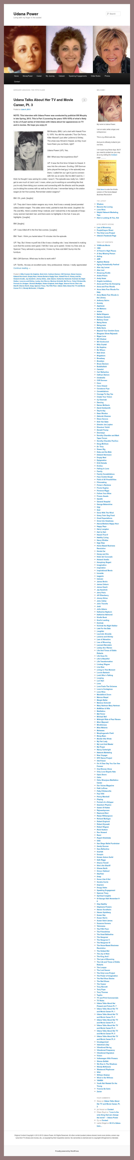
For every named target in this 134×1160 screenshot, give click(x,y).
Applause (100, 306)
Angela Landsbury (104, 281)
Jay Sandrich (30, 279)
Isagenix (100, 576)
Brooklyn (100, 361)
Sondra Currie (102, 882)
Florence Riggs (103, 490)
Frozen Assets (102, 496)
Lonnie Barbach (103, 672)
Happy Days (101, 526)
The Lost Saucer (103, 970)
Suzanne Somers (104, 923)
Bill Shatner (101, 339)
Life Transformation (105, 661)
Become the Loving (105, 207)
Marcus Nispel (102, 697)
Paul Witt (100, 793)
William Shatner (103, 1075)
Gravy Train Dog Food (106, 515)
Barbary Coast (102, 319)
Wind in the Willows (105, 1077)
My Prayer (101, 747)
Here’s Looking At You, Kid (108, 217)
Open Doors (102, 774)
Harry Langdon (103, 529)
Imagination (102, 565)
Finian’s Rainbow (104, 485)
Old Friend (101, 760)
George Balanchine (104, 504)
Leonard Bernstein (104, 645)
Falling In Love (103, 468)
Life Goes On (102, 656)
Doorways (101, 432)
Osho (99, 777)
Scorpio (100, 854)
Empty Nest (32, 276)
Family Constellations (106, 474)
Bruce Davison (103, 363)
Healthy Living (102, 537)
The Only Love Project (106, 233)
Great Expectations (104, 518)
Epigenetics (101, 460)
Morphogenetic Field (105, 733)
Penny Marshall (103, 796)
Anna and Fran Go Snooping (108, 283)
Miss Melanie (102, 727)
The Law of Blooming (105, 959)
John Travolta (102, 603)
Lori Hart (100, 680)
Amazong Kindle (103, 273)
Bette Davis (101, 328)
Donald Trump (102, 430)
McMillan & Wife (103, 708)
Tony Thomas (102, 992)
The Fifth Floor (51, 286)
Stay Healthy (102, 904)
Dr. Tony (100, 446)
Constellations (102, 391)
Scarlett (100, 851)
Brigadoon (101, 355)
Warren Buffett (102, 1061)
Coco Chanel (102, 386)
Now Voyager (102, 755)
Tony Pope (101, 989)
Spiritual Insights (104, 895)
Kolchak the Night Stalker (107, 625)
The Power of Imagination (107, 975)
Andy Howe (101, 278)
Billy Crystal (25, 274)
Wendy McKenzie (29, 288)
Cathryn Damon (54, 274)
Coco (99, 383)
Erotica (100, 466)
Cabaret (62, 76)
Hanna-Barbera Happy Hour (47, 276)
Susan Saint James (104, 920)
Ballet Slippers (103, 314)
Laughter (100, 631)
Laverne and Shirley (27, 281)
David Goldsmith (103, 408)
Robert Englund (48, 283)
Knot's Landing (103, 620)
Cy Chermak (102, 399)
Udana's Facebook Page (106, 235)
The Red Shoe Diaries (105, 978)
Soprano (100, 885)
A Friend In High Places (106, 250)
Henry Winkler (102, 540)
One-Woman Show (104, 769)
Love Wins (101, 209)
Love (99, 683)
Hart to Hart (101, 532)
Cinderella (101, 377)
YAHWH (100, 1080)
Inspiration (101, 567)
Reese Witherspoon (105, 815)
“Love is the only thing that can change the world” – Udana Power (108, 1115)
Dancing (100, 402)
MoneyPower (28, 76)
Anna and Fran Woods (106, 286)
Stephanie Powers (104, 907)
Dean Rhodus (102, 413)
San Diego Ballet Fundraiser (108, 843)
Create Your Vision (104, 396)
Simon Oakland (103, 871)
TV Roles (100, 1000)
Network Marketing (104, 752)
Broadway (101, 358)
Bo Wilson (101, 350)
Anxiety (100, 303)
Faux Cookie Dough (105, 476)
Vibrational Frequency (106, 1050)
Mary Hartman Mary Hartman (108, 705)
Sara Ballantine (103, 849)
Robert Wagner (103, 827)
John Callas (101, 601)
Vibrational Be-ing (104, 1047)
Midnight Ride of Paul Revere (109, 719)
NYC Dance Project (104, 758)
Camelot (100, 369)
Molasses (100, 730)
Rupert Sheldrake (104, 838)
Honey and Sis (75, 276)
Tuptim (99, 995)
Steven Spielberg (104, 912)
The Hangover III (103, 942)
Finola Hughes (103, 488)
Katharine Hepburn (104, 612)
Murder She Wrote (104, 738)
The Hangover (102, 937)
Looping (100, 678)
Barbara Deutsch (103, 317)
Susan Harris (102, 918)
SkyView (100, 873)
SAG (98, 840)
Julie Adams (51, 279)
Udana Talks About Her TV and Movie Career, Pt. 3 (108, 1104)
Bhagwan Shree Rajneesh (107, 333)
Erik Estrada (102, 463)
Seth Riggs (59, 283)
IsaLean (100, 579)
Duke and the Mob (104, 452)
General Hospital (103, 501)
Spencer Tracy (40, 286)
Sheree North (24, 286)
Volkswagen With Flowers (107, 1058)
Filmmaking (102, 482)
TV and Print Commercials (107, 998)
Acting (99, 256)
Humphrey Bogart (104, 562)
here (102, 189)
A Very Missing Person (106, 253)
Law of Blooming (104, 227)
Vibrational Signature (105, 1053)
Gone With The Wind (105, 512)
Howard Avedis (19, 279)
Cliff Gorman (65, 274)
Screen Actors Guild (105, 857)
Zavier (99, 1091)
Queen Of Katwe (103, 807)
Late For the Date (104, 628)
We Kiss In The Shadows (107, 1064)
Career (39, 76)
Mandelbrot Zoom (104, 694)
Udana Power (25, 13)
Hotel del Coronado (105, 556)
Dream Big (101, 449)
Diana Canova (76, 274)
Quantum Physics (104, 805)
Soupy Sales (102, 887)
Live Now (100, 667)
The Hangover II (103, 940)
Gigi (98, 507)
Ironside (100, 573)
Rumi (99, 835)
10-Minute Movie (103, 245)
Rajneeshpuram (103, 810)
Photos (107, 76)
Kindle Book (102, 617)
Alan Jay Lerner (103, 267)
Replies (40, 288)
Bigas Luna (101, 336)
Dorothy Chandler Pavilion (107, 441)
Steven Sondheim (104, 909)
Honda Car (101, 551)
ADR (98, 259)
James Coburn (103, 584)
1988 (98, 248)
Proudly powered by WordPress (67, 1151)
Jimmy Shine (41, 279)
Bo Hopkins (34, 274)
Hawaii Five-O (64, 276)
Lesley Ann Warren (42, 281)
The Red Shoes (103, 981)
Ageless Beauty (103, 261)
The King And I (103, 956)
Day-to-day (101, 410)
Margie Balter (102, 700)
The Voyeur (101, 984)
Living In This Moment (106, 669)
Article (99, 311)
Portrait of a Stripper (21, 283)
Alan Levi (100, 270)
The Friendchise (103, 931)
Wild (98, 1072)
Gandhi (100, 499)
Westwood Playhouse (105, 1069)
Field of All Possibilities (106, 479)
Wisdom (100, 204)
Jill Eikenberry (103, 595)
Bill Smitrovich (103, 341)
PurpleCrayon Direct (105, 230)
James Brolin (102, 581)
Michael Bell (102, 716)
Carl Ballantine (103, 372)
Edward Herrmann (20, 276)
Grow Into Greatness (105, 521)
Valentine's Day (103, 1044)
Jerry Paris (101, 592)
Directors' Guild (103, 427)
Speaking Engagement (106, 890)
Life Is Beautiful (103, 658)
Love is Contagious (105, 689)
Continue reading (21, 268)
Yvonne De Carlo (103, 1088)
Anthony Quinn (103, 300)
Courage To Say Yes (105, 394)
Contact (17, 81)
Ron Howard (102, 832)
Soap (32, 286)
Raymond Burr (103, 813)
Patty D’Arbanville (79, 281)
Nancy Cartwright (104, 749)
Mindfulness (102, 725)
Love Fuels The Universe (107, 686)
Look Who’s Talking (105, 675)
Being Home (102, 322)
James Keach (102, 587)
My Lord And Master (105, 744)
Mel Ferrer (67, 281)
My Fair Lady (102, 741)
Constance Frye (103, 388)
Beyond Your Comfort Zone (108, 330)
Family (99, 471)
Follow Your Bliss (104, 493)
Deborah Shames (104, 416)
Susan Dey (101, 915)
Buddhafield (102, 366)
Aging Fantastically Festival (108, 264)
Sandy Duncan (103, 846)
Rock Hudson (102, 829)
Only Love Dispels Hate (106, 771)
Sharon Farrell (69, 283)
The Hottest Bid (103, 951)
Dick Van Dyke (102, 421)
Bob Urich (43, 274)
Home (16, 76)
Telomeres (101, 926)
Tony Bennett (102, 986)
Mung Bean (101, 736)
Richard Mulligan (35, 283)
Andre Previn (102, 275)
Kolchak (100, 623)
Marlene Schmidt (56, 281)
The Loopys (101, 967)
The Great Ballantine (105, 934)
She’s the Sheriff (103, 865)
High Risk (101, 543)
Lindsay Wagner (103, 664)
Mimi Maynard (102, 722)
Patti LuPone (102, 788)
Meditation (101, 711)
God (98, 510)
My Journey (50, 76)
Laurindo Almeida (104, 634)
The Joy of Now (103, 953)
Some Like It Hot (103, 879)
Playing (100, 799)
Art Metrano (101, 308)
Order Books (95, 76)
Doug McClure (102, 443)
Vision (99, 1055)
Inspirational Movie (104, 570)
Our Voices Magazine (105, 785)
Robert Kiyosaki (103, 824)
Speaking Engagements (78, 76)
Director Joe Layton (105, 424)
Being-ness (101, 325)
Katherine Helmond (64, 279)
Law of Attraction (104, 639)
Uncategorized (102, 1042)
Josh (99, 606)
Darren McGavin (103, 405)
